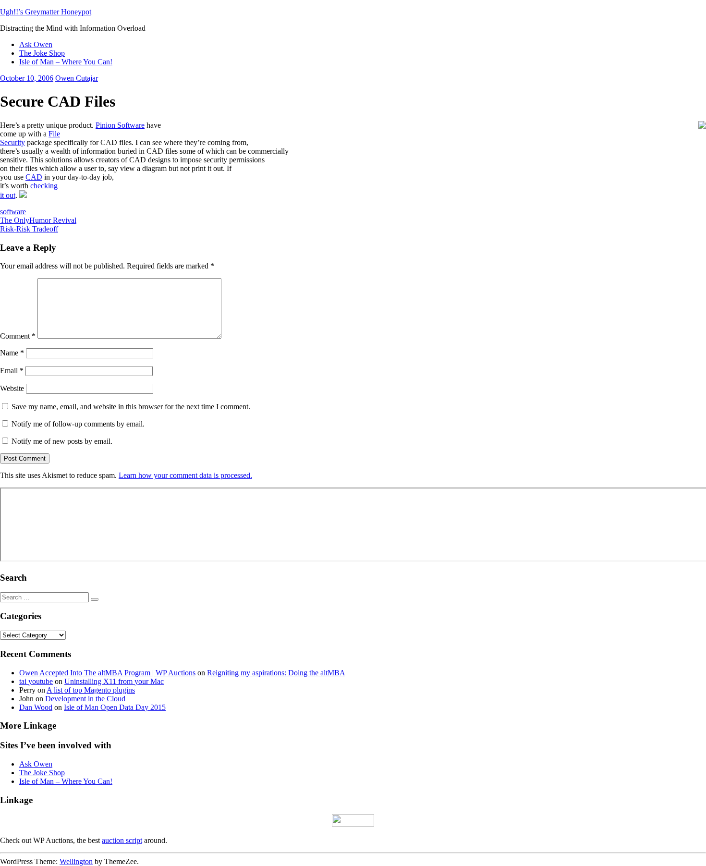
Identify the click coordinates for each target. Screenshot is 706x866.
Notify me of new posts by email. (62, 441)
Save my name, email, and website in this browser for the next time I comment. (131, 407)
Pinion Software (120, 125)
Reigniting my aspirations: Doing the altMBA (276, 673)
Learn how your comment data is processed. (185, 475)
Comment (18, 336)
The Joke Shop (42, 53)
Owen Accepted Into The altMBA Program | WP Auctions (107, 673)
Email (12, 370)
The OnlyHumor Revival (38, 220)
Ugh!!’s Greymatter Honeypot (45, 12)
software (13, 211)
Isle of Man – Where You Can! (65, 62)
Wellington (76, 861)
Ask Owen (35, 44)
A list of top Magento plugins (91, 690)
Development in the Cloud (85, 699)
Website (12, 388)
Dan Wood (35, 707)
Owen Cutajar (76, 78)
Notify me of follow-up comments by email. (78, 424)
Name (12, 353)
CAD (33, 177)
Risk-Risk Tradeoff (29, 229)
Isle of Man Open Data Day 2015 (115, 707)
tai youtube (36, 681)
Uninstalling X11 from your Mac (114, 681)
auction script (122, 840)
